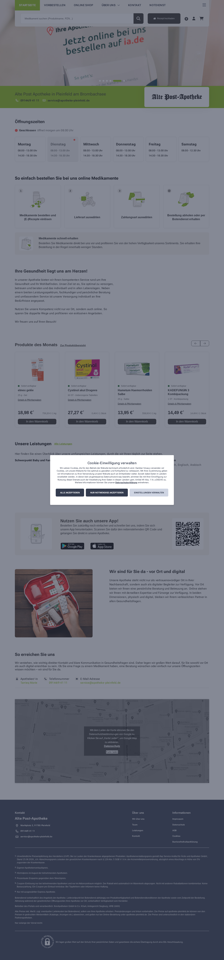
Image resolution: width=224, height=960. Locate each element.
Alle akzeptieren (70, 492)
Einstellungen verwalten (149, 492)
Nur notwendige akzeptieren (107, 492)
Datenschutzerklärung (126, 482)
